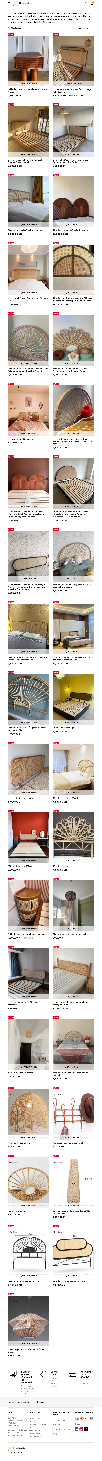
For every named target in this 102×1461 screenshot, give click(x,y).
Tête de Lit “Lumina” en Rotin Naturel (25, 230)
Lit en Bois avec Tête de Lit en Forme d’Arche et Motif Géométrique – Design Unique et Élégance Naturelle (26, 514)
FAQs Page (34, 1427)
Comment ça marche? (38, 1424)
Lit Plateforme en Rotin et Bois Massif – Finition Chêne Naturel (26, 161)
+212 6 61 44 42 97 (16, 1435)
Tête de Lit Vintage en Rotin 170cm (69, 1281)
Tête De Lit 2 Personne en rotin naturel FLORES (71, 1073)
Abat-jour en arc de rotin (19, 1143)
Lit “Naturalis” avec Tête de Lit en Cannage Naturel (28, 299)
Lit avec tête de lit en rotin (20, 439)
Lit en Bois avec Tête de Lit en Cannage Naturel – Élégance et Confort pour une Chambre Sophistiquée (26, 587)
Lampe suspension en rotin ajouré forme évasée (26, 1350)
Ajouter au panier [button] (29, 84)
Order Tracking (36, 1433)
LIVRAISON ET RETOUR (61, 1429)
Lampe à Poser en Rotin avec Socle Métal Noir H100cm (71, 1212)
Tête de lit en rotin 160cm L (65, 798)
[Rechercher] (86, 3)
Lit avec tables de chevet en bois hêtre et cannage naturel (72, 1003)
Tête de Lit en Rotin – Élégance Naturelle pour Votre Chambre (27, 729)
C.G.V (32, 1421)
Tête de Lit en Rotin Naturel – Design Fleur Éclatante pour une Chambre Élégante (28, 370)
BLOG (54, 1434)
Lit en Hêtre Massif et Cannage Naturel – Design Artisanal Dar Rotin (72, 161)
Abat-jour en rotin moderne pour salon (70, 934)
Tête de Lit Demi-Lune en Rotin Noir (24, 1281)
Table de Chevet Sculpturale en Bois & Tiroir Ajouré (28, 90)
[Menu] (9, 3)
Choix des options (73, 84)
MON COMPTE (58, 1425)
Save (12, 34)
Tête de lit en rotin (61, 866)
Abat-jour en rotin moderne (20, 1072)
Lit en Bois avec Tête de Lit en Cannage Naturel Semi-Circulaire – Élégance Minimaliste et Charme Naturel (71, 514)
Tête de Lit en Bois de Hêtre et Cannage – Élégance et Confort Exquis (27, 658)
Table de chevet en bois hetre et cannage (27, 934)
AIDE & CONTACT (59, 1420)
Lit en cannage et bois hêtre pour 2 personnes (24, 1003)
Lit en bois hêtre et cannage (21, 798)
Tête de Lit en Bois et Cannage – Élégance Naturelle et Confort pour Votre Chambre (72, 299)
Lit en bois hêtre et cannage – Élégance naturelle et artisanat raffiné (71, 658)
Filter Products (16, 28)
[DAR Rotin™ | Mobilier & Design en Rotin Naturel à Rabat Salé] (22, 3)
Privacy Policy (35, 1418)
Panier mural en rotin (17, 1211)
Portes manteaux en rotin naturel (68, 1143)
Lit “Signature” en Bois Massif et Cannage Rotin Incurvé (72, 90)
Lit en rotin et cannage (63, 727)
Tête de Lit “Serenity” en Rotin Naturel (70, 230)
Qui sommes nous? (37, 1436)
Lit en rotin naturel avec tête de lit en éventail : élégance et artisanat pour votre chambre (72, 441)
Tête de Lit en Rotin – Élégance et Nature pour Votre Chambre (72, 585)
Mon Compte (35, 1430)
